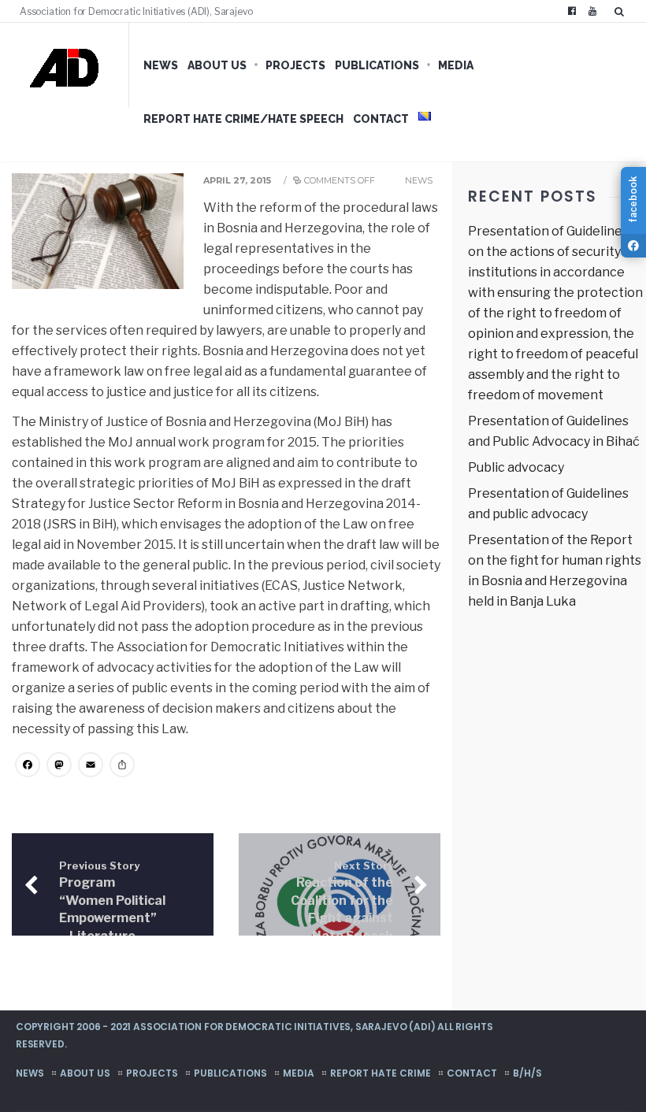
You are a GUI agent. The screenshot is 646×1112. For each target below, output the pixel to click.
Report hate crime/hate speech (243, 119)
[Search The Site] (622, 11)
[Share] (122, 766)
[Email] (90, 766)
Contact (381, 119)
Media (455, 65)
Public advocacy (516, 467)
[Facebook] (571, 11)
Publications (377, 65)
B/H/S (527, 1073)
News (160, 65)
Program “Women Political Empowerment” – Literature (112, 901)
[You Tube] (592, 11)
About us (217, 65)
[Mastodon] (59, 766)
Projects (295, 65)
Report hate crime (380, 1073)
